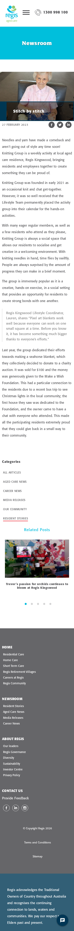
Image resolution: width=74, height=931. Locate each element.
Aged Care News (15, 481)
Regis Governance (14, 752)
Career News (12, 491)
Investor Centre (13, 769)
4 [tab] (44, 604)
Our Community (15, 509)
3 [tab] (38, 604)
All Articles (12, 472)
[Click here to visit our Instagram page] (25, 808)
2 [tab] (32, 604)
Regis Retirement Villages (19, 672)
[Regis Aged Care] (11, 13)
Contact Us (12, 791)
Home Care (10, 660)
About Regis (13, 739)
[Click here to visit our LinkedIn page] (15, 808)
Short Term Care (13, 666)
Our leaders (10, 746)
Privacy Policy (11, 775)
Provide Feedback (15, 798)
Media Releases (14, 500)
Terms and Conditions (37, 842)
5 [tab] (50, 604)
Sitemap (38, 856)
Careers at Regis (13, 677)
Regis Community (14, 683)
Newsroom (12, 699)
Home (7, 647)
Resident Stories (15, 518)
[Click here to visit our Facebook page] (6, 808)
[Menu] (26, 13)
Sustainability (11, 764)
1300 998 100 (55, 12)
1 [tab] (26, 604)
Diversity (8, 758)
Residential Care (13, 654)
